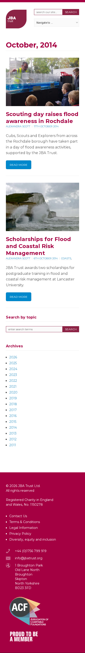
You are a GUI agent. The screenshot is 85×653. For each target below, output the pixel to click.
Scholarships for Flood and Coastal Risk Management (38, 246)
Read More (18, 164)
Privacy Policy (20, 534)
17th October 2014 (46, 126)
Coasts (66, 258)
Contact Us (18, 516)
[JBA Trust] (16, 27)
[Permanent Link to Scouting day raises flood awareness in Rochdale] (42, 105)
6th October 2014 (46, 258)
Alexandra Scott (18, 126)
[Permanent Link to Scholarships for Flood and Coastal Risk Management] (42, 230)
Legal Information (23, 528)
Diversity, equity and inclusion (32, 539)
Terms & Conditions (24, 522)
